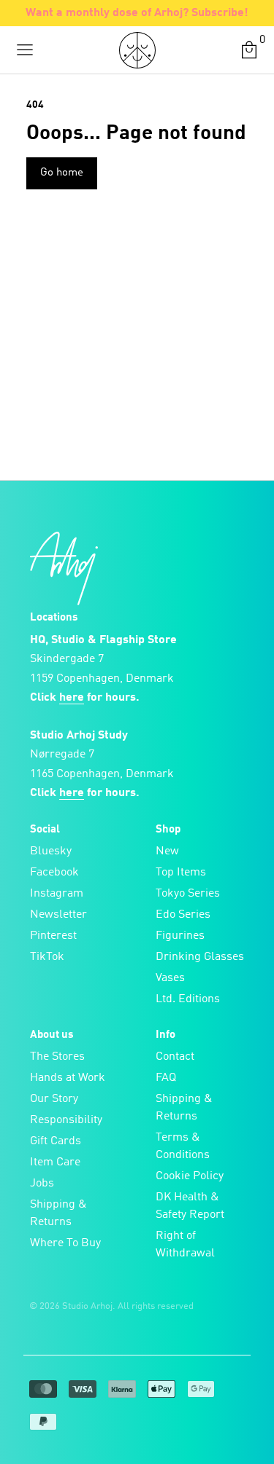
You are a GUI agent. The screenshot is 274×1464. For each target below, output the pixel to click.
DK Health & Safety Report (190, 1206)
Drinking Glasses (200, 957)
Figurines (180, 936)
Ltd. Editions (188, 999)
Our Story (54, 1099)
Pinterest (53, 936)
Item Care (55, 1162)
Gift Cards (55, 1141)
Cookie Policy (190, 1176)
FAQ (166, 1078)
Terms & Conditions (183, 1146)
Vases (170, 978)
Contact (175, 1057)
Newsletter (58, 915)
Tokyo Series (188, 894)
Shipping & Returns (58, 1213)
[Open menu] (25, 50)
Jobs (42, 1183)
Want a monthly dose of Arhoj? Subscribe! (137, 13)
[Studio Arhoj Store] (137, 50)
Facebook (54, 872)
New (167, 851)
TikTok (47, 957)
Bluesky (51, 851)
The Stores (57, 1057)
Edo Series (183, 915)
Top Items (181, 872)
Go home (61, 173)
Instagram (56, 894)
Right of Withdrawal (185, 1244)
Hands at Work (67, 1078)
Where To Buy (65, 1243)
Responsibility (66, 1120)
